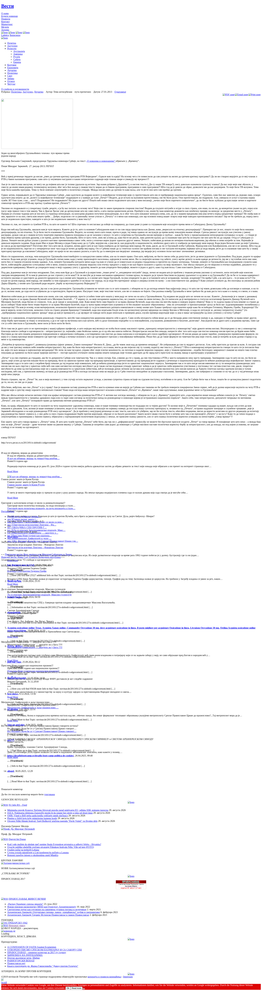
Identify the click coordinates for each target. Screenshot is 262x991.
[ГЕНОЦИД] (14, 923)
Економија (12, 67)
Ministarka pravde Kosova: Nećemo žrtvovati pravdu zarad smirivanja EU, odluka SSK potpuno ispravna (57, 810)
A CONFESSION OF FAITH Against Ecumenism (31, 947)
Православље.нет (16, 963)
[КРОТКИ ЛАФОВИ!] (15, 863)
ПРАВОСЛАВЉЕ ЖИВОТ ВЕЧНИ (27, 899)
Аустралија (19, 51)
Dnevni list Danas (17, 839)
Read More (12, 471)
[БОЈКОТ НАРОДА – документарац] (8, 931)
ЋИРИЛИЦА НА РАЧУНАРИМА (25, 955)
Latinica (5, 35)
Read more (76, 988)
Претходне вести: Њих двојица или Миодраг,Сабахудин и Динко (38, 554)
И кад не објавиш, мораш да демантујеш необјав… (33, 458)
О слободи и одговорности (15, 89)
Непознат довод (17, 925)
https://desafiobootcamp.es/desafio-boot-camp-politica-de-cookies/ (40, 755)
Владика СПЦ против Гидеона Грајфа (26, 571)
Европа (17, 62)
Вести (7, 6)
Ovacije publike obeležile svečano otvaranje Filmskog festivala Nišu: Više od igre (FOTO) (50, 847)
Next (12, 511)
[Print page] (254, 94)
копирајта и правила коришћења (104, 976)
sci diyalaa (12, 709)
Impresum (128, 976)
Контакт (5, 21)
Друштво (12, 70)
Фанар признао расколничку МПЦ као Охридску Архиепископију (41, 906)
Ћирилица (15, 35)
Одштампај (120, 92)
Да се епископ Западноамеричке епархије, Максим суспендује (39, 594)
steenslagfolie (14, 612)
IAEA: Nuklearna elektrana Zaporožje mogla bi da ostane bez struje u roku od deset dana (50, 813)
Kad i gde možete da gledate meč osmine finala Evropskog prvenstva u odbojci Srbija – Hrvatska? (54, 844)
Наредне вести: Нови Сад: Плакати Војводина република (31, 557)
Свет (9, 75)
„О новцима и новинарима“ (101, 161)
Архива (5, 29)
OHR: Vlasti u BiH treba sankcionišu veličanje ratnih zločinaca (37, 815)
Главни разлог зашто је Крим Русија (26, 484)
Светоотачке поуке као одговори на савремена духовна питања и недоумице (46, 909)
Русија (16, 56)
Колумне (11, 65)
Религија (11, 48)
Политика (12, 73)
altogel (10, 771)
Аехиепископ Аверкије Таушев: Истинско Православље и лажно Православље (48, 915)
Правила (5, 19)
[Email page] (241, 94)
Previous (5, 511)
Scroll (4, 982)
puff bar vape (14, 662)
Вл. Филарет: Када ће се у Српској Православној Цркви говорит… (41, 731)
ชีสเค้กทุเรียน (14, 581)
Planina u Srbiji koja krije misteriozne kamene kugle (32, 818)
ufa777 (10, 740)
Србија (16, 59)
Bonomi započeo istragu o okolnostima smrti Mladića (32, 855)
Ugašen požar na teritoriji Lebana (23, 850)
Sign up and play (16, 724)
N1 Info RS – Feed (18, 805)
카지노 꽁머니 (14, 646)
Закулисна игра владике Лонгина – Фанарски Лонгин (35, 547)
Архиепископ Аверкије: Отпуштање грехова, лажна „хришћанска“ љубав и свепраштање (53, 912)
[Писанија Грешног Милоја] (18, 829)
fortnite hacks (14, 597)
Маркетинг (7, 24)
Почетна (11, 43)
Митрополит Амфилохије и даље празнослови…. (33, 707)
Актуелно (12, 46)
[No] (83, 988)
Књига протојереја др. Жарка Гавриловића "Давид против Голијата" (42, 966)
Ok (68, 988)
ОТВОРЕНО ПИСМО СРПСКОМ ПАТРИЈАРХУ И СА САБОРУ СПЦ (44, 949)
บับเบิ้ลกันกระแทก (16, 678)
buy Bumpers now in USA (20, 565)
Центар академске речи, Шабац (23, 958)
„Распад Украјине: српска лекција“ (25, 904)
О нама (5, 13)
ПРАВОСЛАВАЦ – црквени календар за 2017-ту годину (36, 952)
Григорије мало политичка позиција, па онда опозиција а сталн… (41, 508)
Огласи (11, 81)
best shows (12, 694)
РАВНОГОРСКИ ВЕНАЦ (20, 960)
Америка (18, 54)
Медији (5, 27)
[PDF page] (228, 94)
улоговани (49, 794)
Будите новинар (9, 16)
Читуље (11, 84)
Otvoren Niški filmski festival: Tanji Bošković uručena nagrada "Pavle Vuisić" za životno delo (52, 821)
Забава (10, 78)
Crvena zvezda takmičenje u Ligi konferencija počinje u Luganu (38, 852)
